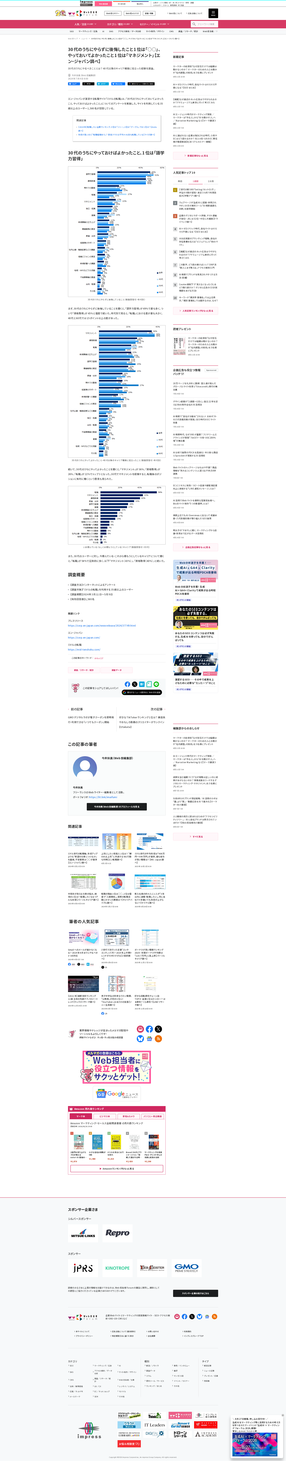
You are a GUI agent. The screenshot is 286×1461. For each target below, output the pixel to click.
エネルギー (157, 5)
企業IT (155, 3)
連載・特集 (149, 13)
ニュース (84, 38)
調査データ (150, 1370)
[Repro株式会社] (118, 1233)
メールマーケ (75, 1396)
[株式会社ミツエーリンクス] (83, 1233)
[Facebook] (149, 1029)
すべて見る (198, 836)
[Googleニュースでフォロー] (207, 1316)
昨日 (180, 181)
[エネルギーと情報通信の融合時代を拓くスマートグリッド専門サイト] (180, 1426)
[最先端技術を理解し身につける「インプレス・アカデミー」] (205, 1435)
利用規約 (187, 1331)
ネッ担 (100, 1037)
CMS (171, 31)
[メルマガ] (140, 1029)
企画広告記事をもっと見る (197, 547)
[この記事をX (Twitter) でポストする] (134, 684)
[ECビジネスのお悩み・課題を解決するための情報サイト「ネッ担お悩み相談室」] (129, 1445)
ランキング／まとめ (154, 1386)
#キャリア (99, 658)
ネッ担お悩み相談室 (113, 1037)
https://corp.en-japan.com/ (84, 637)
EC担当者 (121, 4)
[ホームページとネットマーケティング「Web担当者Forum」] (180, 1416)
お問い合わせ (153, 1331)
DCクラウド (180, 3)
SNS (111, 31)
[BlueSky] (140, 1038)
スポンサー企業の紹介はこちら (195, 1293)
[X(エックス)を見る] (192, 1316)
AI (103, 31)
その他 (121, 1396)
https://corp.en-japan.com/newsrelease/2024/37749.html (102, 625)
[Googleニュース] (149, 1038)
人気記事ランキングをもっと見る (198, 310)
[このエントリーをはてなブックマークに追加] (142, 684)
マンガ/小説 (178, 1375)
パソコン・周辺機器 (153, 1116)
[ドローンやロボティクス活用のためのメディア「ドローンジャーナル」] (180, 1435)
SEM (96, 1396)
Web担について (175, 13)
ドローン (166, 5)
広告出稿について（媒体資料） (124, 1331)
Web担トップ (73, 38)
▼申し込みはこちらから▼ (244, 1431)
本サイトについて (83, 1331)
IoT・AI (171, 3)
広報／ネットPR (76, 1391)
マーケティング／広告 (88, 31)
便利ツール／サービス (155, 1381)
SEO (72, 31)
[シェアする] (127, 684)
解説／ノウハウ (152, 1365)
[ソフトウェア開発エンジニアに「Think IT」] (154, 1416)
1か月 (211, 181)
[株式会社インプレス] (89, 1430)
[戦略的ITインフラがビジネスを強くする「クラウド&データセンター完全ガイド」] (129, 1416)
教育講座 (173, 5)
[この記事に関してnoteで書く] (149, 684)
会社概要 (151, 1336)
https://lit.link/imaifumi (103, 797)
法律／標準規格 (76, 1386)
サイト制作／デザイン (155, 31)
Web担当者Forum (82, 13)
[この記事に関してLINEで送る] (156, 684)
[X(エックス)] (158, 1029)
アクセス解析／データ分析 (129, 31)
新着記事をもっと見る (198, 155)
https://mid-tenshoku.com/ (84, 649)
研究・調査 (190, 3)
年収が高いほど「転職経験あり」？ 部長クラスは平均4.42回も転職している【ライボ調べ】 (116, 134)
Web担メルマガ (132, 13)
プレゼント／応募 (211, 1375)
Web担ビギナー (112, 13)
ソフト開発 (163, 3)
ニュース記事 (209, 1370)
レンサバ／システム (127, 1386)
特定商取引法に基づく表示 (123, 1336)
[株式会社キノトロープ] (118, 1268)
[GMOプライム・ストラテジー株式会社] (187, 1268)
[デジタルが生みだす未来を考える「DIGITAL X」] (154, 1435)
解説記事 (207, 1365)
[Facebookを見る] (184, 1316)
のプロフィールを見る (116, 806)
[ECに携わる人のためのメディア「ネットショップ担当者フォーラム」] (205, 1426)
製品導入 (140, 4)
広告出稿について (195, 13)
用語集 (207, 1381)
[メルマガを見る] (177, 1316)
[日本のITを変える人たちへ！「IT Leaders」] (154, 1426)
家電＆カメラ (129, 1116)
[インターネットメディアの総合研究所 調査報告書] (205, 1416)
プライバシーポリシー (84, 1336)
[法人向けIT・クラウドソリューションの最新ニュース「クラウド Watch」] (129, 1426)
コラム (148, 1375)
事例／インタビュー (182, 1365)
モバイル (122, 1391)
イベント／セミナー (181, 1381)
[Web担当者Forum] (82, 1318)
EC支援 (181, 5)
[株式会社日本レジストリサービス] (83, 1268)
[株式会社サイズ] (152, 1268)
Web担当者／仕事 (211, 31)
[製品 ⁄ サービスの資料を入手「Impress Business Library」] (129, 1435)
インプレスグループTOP (194, 1336)
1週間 (195, 181)
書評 (175, 1370)
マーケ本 (81, 1116)
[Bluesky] (199, 1316)
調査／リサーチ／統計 (188, 31)
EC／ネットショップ (102, 1391)
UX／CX (97, 1386)
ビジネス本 (105, 1116)
